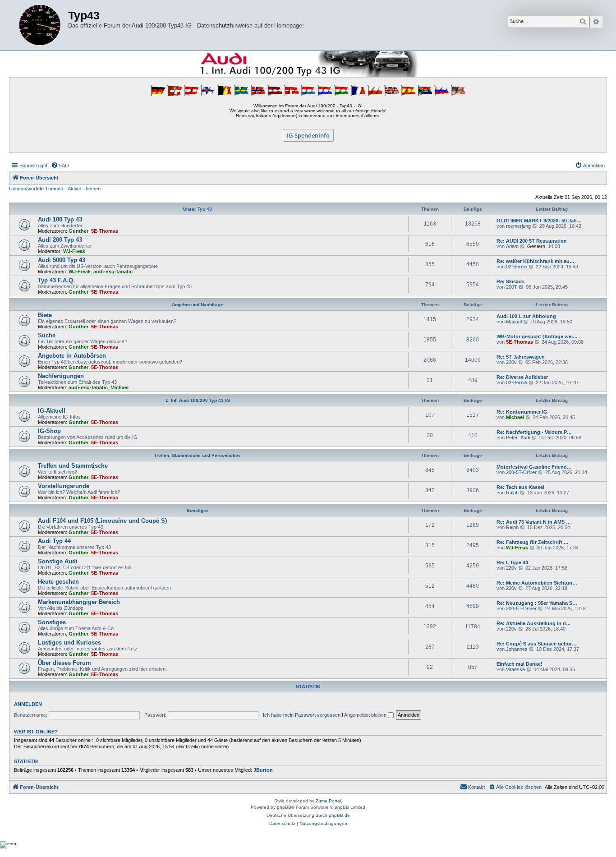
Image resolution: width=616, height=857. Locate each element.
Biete (45, 315)
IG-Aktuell (51, 410)
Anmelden (28, 704)
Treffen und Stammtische (73, 465)
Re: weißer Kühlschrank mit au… (535, 261)
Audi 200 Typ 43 (60, 239)
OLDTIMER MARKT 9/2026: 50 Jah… (539, 220)
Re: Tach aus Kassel (520, 487)
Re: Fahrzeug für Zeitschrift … (532, 542)
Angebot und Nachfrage (197, 304)
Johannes (517, 649)
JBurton (263, 770)
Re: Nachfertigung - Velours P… (534, 432)
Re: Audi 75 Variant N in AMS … (533, 522)
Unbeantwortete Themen (36, 188)
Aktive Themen (84, 188)
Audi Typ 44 (54, 541)
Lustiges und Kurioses (69, 642)
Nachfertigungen (61, 376)
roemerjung (518, 226)
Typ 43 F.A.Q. (56, 280)
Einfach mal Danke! (519, 664)
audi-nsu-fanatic (113, 271)
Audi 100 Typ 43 (60, 219)
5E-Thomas (104, 231)
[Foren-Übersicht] (39, 25)
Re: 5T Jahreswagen (520, 356)
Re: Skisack (510, 281)
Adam (512, 246)
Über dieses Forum (64, 662)
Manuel (514, 321)
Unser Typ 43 (197, 209)
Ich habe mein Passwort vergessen (301, 715)
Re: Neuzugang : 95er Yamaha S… (536, 603)
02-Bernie (516, 266)
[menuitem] (60, 165)
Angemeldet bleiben (366, 715)
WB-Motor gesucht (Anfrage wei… (537, 336)
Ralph (512, 492)
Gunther (78, 231)
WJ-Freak (74, 251)
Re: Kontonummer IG (521, 412)
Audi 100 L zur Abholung (526, 316)
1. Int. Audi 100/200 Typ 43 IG (197, 400)
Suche (46, 335)
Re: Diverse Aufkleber (522, 377)
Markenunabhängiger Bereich (79, 602)
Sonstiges (198, 510)
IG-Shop (49, 431)
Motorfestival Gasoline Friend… (534, 467)
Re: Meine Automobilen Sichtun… (536, 582)
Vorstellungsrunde (63, 486)
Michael (119, 387)
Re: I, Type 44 (512, 562)
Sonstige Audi (58, 561)
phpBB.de (339, 815)
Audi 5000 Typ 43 (61, 260)
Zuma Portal (328, 800)
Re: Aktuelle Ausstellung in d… (533, 623)
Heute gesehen (58, 581)
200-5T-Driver (521, 472)
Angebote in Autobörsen (72, 355)
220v (511, 362)
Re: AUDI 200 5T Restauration (531, 241)
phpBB (284, 807)
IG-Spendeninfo (308, 135)
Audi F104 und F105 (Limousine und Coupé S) (102, 520)
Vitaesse (515, 669)
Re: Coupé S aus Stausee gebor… (536, 643)
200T (511, 287)
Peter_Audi (518, 437)
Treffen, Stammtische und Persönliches (197, 455)
